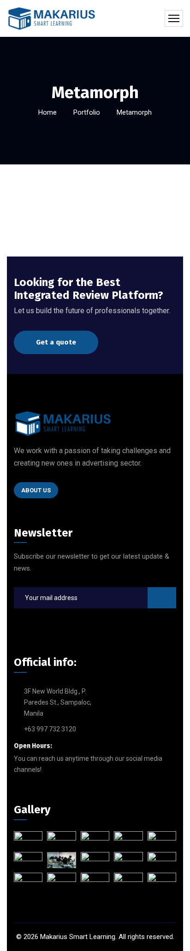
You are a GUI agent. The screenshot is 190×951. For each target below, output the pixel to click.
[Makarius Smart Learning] (51, 18)
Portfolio (86, 112)
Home (47, 112)
